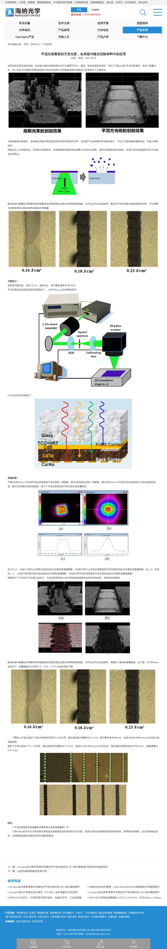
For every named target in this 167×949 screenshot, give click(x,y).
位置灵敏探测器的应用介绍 (32, 871)
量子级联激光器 (14, 917)
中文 (79, 9)
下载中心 (142, 36)
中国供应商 (37, 921)
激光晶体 (72, 917)
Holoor (59, 289)
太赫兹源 (112, 917)
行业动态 (103, 30)
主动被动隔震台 (99, 917)
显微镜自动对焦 (136, 913)
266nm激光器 (29, 917)
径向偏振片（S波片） (73, 913)
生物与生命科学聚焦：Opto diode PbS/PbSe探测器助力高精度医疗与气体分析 (122, 887)
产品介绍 (103, 36)
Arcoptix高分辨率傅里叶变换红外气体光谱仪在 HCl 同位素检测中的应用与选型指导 (62, 867)
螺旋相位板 (43, 913)
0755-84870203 (92, 14)
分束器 (32, 913)
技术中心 (36, 44)
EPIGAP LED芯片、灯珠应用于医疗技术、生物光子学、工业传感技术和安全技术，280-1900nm (43, 898)
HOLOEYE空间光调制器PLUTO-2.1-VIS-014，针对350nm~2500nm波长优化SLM (123, 898)
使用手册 (103, 23)
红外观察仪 (91, 913)
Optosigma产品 (24, 36)
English (95, 9)
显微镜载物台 (120, 913)
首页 (26, 44)
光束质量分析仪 (58, 917)
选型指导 (142, 23)
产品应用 (142, 30)
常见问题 (24, 23)
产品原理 (63, 30)
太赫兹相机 (124, 917)
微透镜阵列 (55, 913)
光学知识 (24, 30)
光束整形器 (22, 913)
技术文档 (63, 23)
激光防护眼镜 (105, 913)
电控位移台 (83, 917)
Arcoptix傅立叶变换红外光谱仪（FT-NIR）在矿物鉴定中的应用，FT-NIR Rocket (42, 893)
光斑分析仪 (43, 917)
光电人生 (63, 36)
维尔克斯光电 (23, 921)
